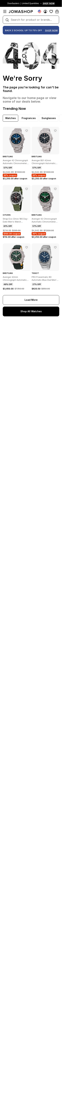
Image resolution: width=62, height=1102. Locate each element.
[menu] (5, 11)
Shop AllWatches (31, 311)
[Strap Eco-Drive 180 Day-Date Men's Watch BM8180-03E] (26, 188)
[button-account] (45, 11)
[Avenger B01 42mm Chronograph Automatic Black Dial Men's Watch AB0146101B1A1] (55, 130)
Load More (31, 299)
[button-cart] (57, 11)
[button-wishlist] (51, 11)
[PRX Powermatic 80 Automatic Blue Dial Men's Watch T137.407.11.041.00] (55, 247)
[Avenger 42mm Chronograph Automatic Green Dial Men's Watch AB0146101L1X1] (26, 247)
